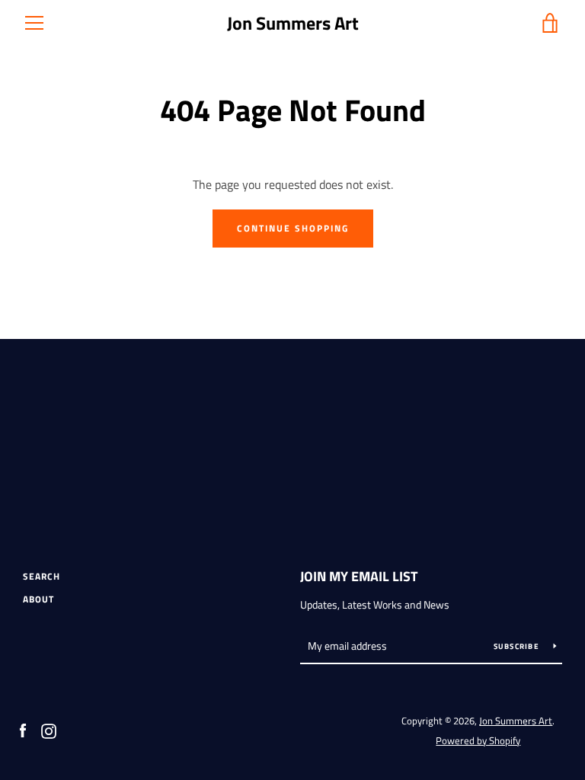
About (38, 599)
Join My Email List (358, 576)
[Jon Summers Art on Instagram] (48, 730)
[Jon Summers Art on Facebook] (22, 730)
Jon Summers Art (293, 23)
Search (41, 576)
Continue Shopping (293, 228)
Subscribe (518, 646)
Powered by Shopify (478, 740)
